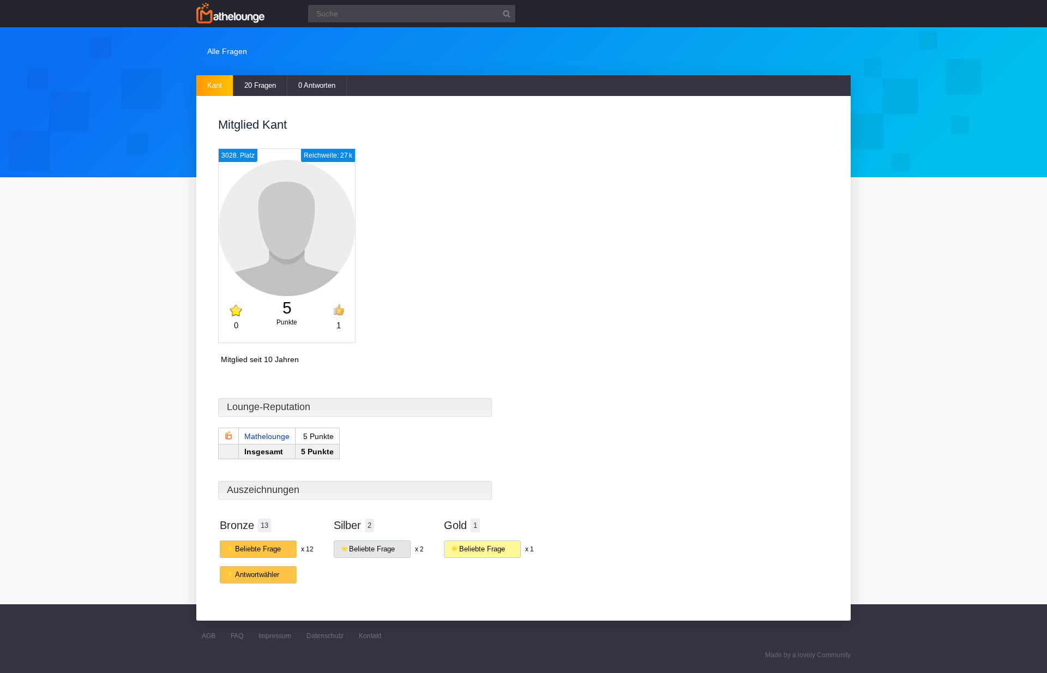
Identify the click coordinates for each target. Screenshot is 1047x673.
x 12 (307, 549)
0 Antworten (316, 85)
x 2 (419, 549)
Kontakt (370, 636)
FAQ (237, 636)
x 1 (529, 549)
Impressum (274, 636)
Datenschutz (325, 636)
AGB (208, 636)
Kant (214, 85)
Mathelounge (267, 436)
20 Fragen (260, 85)
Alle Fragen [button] (227, 51)
